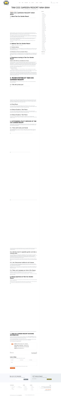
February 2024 (43, 35)
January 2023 (43, 48)
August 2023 (43, 42)
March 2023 (43, 47)
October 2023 (43, 40)
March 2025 (43, 23)
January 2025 (43, 25)
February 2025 (43, 24)
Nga (17, 11)
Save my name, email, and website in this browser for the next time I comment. (19, 366)
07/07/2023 (15, 11)
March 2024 (43, 34)
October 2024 (43, 29)
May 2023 (43, 45)
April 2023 (43, 46)
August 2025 (43, 17)
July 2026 (43, 13)
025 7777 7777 (26, 345)
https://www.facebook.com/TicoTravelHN (23, 346)
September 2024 (44, 30)
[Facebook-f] (45, 395)
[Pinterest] (50, 395)
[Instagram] (48, 395)
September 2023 (44, 41)
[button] (49, 379)
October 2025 (43, 14)
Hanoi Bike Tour (20, 395)
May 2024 (43, 31)
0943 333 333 (21, 345)
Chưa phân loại (11, 11)
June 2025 (43, 19)
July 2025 (43, 18)
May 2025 (43, 20)
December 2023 (44, 37)
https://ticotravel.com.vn (20, 348)
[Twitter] (47, 395)
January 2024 (43, 36)
